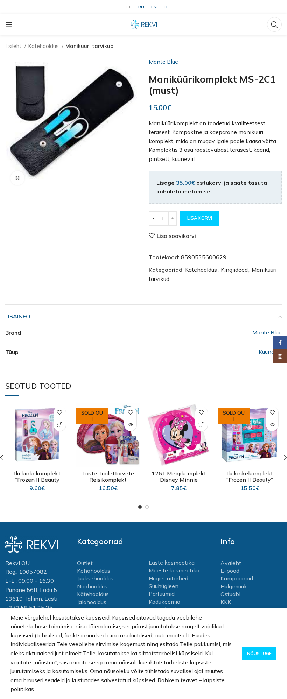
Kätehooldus (44, 46)
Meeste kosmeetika (174, 570)
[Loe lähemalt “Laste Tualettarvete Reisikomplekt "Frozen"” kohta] (130, 425)
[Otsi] (274, 24)
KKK (225, 602)
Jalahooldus (91, 602)
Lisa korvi (199, 218)
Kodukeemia (164, 601)
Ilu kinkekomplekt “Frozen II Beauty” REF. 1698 (249, 479)
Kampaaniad (236, 578)
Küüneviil (270, 351)
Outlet (85, 562)
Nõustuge (259, 653)
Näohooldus (92, 586)
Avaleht (230, 562)
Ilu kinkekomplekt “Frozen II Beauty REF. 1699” (37, 479)
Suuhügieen (163, 585)
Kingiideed (234, 269)
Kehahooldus (93, 570)
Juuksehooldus (95, 578)
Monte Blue (163, 61)
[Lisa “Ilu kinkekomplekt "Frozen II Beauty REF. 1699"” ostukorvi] (60, 425)
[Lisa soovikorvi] (60, 413)
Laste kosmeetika (172, 562)
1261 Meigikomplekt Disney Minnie (179, 476)
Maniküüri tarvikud (89, 46)
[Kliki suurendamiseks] (17, 178)
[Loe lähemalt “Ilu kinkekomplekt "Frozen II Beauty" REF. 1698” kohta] (272, 425)
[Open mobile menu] (9, 24)
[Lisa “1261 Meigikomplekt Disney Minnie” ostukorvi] (201, 425)
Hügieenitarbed (168, 578)
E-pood (229, 570)
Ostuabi (230, 594)
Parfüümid (162, 593)
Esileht (14, 46)
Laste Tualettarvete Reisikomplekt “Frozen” (108, 479)
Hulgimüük (233, 586)
